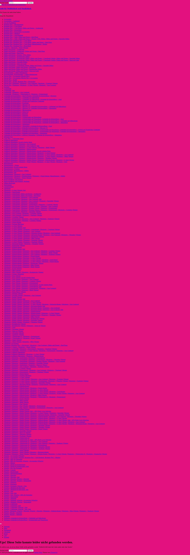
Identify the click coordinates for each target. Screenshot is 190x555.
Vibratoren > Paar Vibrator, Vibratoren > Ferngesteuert (21, 283)
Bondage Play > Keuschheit (12, 30)
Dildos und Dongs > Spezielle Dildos (15, 62)
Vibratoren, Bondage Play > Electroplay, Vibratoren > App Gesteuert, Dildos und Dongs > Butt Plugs (35, 345)
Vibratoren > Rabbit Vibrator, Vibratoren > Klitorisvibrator (22, 311)
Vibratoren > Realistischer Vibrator (15, 324)
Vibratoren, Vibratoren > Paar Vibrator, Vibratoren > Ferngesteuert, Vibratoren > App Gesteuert (34, 408)
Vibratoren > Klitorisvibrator (13, 247)
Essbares (6, 87)
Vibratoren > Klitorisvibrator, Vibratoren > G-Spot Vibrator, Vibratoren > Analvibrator (31, 260)
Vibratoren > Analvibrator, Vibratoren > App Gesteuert (21, 197)
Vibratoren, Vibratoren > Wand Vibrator (16, 450)
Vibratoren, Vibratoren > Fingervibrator (16, 374)
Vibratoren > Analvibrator (12, 192)
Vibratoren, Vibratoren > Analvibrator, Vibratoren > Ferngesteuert (24, 358)
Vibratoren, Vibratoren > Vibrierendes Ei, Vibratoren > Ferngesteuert (25, 445)
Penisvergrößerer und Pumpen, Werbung (16, 181)
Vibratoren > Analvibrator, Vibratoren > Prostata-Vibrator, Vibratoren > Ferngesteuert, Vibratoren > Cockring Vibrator (41, 210)
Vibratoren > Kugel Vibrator (13, 269)
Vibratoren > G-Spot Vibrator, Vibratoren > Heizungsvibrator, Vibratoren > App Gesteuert (32, 233)
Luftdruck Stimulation (11, 140)
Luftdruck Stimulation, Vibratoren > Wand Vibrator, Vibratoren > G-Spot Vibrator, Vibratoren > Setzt (35, 162)
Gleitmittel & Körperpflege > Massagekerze (17, 110)
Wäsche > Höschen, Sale (12, 477)
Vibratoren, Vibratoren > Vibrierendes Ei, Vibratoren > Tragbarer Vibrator (27, 448)
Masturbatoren (8, 163)
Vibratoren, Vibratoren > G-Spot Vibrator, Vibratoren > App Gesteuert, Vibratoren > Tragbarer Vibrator (36, 379)
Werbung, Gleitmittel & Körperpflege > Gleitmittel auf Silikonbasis (25, 518)
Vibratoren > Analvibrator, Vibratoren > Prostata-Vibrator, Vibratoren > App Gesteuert (31, 206)
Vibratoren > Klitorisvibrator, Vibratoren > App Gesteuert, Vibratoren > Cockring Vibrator (32, 251)
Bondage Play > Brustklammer (13, 24)
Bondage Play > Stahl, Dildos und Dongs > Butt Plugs (21, 37)
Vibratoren (7, 188)
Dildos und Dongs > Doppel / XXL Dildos (17, 55)
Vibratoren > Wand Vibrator (12, 340)
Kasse (6, 534)
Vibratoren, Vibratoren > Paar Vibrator (16, 404)
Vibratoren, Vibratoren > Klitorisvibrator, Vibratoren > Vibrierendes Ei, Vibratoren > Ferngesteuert (34, 397)
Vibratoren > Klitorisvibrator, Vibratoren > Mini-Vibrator (21, 265)
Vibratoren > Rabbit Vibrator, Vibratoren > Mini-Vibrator (22, 317)
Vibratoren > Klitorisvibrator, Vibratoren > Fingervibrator (22, 256)
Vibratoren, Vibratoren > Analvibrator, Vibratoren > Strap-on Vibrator (25, 365)
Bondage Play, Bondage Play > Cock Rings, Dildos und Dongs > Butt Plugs (28, 42)
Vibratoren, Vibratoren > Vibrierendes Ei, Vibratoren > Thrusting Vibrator (27, 447)
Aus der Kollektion (10, 23)
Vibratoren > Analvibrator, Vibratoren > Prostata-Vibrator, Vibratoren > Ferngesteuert (30, 208)
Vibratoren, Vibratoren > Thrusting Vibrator (17, 434)
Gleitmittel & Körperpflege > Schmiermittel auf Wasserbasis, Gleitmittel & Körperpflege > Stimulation (36, 122)
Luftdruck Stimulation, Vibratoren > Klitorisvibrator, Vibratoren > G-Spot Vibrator (29, 153)
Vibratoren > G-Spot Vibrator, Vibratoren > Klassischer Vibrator (24, 236)
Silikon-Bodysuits (9, 183)
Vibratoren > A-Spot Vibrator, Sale (15, 190)
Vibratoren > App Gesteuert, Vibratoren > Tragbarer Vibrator (23, 215)
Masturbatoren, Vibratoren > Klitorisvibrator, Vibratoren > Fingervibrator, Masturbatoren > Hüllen (34, 176)
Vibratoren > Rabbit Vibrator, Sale (14, 299)
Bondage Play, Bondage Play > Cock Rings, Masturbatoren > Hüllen (25, 44)
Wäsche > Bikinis (9, 463)
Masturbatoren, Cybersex (12, 169)
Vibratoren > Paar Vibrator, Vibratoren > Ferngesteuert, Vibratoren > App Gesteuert (30, 288)
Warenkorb (7, 530)
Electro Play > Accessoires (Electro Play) (17, 76)
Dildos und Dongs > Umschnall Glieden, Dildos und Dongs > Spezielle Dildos (28, 65)
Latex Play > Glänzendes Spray (14, 138)
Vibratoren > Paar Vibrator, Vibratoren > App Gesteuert (21, 279)
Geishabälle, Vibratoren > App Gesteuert (16, 92)
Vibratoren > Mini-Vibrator (12, 270)
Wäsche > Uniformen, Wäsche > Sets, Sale (17, 509)
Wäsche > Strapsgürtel (11, 497)
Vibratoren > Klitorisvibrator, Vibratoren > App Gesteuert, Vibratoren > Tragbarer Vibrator (32, 254)
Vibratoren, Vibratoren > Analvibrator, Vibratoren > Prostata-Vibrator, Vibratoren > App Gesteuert (34, 361)
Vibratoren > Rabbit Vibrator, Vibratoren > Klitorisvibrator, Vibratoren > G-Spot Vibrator (32, 313)
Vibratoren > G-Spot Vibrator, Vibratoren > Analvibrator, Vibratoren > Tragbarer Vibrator (32, 229)
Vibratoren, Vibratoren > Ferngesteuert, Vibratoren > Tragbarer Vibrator (26, 372)
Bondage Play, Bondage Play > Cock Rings (17, 40)
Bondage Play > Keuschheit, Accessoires (17, 32)
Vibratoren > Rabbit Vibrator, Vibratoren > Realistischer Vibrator (24, 318)
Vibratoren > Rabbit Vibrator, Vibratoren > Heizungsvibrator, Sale (24, 306)
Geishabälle (7, 89)
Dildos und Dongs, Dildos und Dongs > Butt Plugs (20, 67)
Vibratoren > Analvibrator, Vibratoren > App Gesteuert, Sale (23, 199)
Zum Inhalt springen (6, 1)
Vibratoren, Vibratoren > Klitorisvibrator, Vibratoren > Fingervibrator (25, 388)
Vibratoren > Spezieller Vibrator (14, 329)
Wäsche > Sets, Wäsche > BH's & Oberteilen (18, 495)
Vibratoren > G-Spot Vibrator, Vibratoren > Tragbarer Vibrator (23, 242)
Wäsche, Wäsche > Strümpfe (13, 514)
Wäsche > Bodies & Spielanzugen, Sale (16, 466)
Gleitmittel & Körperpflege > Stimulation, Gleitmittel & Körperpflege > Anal (28, 126)
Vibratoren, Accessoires (11, 343)
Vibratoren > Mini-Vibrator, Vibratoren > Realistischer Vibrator (23, 272)
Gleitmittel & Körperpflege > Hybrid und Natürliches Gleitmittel (24, 101)
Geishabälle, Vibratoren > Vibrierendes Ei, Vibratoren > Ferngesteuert (26, 94)
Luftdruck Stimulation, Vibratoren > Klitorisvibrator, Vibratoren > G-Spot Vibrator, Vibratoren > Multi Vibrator (38, 156)
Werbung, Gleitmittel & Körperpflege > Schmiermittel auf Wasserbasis (26, 520)
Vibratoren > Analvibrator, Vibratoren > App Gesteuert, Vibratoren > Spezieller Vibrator (31, 201)
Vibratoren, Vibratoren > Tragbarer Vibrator (17, 436)
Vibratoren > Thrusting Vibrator (14, 333)
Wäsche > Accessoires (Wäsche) (14, 456)
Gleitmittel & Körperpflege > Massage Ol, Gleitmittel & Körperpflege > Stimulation (30, 108)
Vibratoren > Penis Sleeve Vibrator (15, 292)
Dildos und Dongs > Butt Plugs (14, 53)
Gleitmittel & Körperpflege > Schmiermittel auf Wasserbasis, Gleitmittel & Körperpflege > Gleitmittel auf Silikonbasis (40, 121)
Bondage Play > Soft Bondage (13, 35)
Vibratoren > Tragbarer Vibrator (14, 334)
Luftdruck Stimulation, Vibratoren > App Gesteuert (20, 144)
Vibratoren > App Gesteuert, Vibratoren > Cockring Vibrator (23, 213)
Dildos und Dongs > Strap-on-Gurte (15, 64)
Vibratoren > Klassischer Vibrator (14, 245)
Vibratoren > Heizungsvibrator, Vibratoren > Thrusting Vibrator (24, 244)
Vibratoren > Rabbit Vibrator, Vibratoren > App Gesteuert (22, 301)
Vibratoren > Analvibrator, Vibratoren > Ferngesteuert (21, 203)
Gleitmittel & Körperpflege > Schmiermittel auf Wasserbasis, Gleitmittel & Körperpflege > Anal (34, 119)
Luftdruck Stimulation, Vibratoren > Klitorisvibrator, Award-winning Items (27, 151)
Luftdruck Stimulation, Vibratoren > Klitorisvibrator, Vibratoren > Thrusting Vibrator (30, 158)
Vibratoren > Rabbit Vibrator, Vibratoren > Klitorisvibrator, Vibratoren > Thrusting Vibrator (32, 315)
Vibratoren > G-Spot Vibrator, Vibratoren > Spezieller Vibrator (23, 240)
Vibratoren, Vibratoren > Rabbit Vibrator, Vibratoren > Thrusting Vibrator (27, 427)
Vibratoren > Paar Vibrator (12, 276)
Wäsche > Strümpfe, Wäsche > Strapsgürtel (17, 502)
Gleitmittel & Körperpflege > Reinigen (16, 115)
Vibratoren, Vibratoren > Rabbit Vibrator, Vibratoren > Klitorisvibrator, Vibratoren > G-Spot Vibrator (35, 418)
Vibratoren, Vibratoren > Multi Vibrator (16, 402)
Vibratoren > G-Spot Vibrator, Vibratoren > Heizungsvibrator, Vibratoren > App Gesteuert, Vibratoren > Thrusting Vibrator (42, 235)
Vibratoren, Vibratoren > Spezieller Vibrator (17, 431)
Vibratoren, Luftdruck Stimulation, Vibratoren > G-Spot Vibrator (24, 354)
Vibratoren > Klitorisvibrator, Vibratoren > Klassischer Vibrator (23, 263)
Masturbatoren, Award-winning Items (15, 167)
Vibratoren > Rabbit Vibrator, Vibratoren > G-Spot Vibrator (22, 302)
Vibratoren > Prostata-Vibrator (13, 293)
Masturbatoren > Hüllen (11, 165)
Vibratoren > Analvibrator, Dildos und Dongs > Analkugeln (22, 194)
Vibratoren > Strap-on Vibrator (13, 331)
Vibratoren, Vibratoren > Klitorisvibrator (16, 386)
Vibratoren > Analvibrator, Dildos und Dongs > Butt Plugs (22, 195)
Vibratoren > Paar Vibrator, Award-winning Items (19, 277)
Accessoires (7, 19)
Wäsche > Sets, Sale (10, 493)
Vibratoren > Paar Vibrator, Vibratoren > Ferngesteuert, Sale (22, 286)
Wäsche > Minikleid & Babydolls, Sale (16, 489)
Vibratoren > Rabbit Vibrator (13, 297)
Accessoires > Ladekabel (12, 21)
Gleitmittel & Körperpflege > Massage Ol (17, 105)
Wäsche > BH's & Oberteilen (13, 459)
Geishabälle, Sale (9, 90)
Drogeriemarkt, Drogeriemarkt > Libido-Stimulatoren (20, 74)
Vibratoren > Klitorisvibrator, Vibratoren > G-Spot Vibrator (22, 258)
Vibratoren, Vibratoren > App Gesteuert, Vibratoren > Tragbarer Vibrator (26, 367)
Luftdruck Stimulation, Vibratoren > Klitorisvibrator (20, 149)
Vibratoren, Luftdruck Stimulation (14, 352)
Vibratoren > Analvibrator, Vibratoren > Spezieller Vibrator (22, 212)
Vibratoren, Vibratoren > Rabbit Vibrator (16, 409)
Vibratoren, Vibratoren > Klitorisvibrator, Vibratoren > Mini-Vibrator (25, 395)
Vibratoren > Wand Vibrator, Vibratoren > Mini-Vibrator (21, 342)
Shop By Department (6, 16)
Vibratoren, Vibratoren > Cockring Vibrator (17, 368)
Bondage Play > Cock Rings (13, 26)
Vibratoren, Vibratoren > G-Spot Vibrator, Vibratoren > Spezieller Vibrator (27, 383)
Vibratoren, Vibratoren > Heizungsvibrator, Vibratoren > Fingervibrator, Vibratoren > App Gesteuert (35, 384)
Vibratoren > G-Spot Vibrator (13, 226)
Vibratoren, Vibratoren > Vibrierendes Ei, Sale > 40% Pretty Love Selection (27, 440)
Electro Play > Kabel (10, 80)
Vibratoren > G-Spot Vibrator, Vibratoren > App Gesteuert (22, 231)
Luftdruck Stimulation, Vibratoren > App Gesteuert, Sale (21, 146)
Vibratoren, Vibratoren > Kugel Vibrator (16, 399)
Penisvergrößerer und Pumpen (13, 179)
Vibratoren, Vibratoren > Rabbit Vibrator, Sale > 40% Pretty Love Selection (27, 411)
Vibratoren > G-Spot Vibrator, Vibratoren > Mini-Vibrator (22, 238)
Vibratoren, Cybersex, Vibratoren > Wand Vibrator (20, 347)
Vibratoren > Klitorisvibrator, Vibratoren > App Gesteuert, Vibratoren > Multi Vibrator (31, 252)
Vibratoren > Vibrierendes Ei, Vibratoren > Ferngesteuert (21, 336)
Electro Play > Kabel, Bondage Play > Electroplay (19, 81)
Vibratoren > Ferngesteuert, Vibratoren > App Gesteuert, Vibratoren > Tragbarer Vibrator (31, 219)
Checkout (7, 532)
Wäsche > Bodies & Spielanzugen (14, 465)
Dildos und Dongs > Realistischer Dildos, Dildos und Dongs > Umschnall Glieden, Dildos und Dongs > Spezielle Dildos (42, 58)
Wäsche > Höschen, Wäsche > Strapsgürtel (17, 481)
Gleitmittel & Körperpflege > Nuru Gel (16, 112)
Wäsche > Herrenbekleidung (13, 473)
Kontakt (6, 537)
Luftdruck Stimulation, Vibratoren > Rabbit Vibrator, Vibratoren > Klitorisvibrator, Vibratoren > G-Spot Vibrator (39, 160)
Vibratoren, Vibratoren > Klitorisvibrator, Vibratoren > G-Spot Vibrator (26, 390)
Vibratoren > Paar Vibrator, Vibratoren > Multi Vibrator (21, 290)
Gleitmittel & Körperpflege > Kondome (16, 103)
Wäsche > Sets (8, 491)
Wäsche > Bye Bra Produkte (13, 468)
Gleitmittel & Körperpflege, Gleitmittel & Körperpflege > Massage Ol (26, 128)
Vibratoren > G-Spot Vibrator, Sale (15, 228)
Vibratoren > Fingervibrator (12, 222)
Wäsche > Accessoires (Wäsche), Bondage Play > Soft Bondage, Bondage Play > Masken (32, 457)
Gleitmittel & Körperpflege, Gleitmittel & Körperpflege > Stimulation (25, 133)
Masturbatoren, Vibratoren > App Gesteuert (17, 174)
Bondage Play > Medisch (12, 33)
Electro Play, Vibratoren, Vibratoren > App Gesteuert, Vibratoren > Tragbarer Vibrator (31, 83)
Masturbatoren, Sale (10, 172)
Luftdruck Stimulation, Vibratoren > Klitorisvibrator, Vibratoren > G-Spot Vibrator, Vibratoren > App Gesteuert (38, 155)
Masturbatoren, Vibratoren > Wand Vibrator (17, 178)
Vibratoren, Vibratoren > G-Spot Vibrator (17, 377)
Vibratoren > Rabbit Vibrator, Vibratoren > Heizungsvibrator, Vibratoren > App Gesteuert (32, 308)
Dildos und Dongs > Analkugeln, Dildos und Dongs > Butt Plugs (24, 51)
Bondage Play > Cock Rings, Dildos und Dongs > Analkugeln (23, 28)
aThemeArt (53, 552)
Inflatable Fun (8, 137)
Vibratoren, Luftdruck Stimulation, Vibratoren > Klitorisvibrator (24, 356)
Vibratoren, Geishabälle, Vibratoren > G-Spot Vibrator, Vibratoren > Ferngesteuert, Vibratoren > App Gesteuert (38, 350)
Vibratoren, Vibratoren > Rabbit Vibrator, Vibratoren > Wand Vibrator (26, 429)
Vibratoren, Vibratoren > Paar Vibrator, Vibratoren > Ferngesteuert (24, 406)
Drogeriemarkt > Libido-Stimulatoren (15, 73)
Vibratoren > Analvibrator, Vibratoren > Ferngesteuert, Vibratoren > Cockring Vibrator (31, 204)
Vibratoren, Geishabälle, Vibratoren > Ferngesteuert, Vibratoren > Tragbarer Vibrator (30, 349)
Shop (5, 528)
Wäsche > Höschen (10, 475)
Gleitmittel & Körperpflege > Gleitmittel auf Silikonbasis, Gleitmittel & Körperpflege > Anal (33, 99)
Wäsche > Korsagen (10, 484)
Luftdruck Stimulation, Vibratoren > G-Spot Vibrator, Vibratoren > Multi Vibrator (29, 147)
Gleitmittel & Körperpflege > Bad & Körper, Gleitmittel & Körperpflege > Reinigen (30, 96)
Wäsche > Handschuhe (11, 472)
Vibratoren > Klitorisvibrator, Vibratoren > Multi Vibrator (22, 267)
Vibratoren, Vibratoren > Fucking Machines (17, 375)
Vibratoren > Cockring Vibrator (14, 217)
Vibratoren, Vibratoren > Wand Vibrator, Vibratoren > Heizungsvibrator (26, 452)
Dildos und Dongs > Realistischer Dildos (17, 57)
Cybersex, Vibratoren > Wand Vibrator (16, 48)
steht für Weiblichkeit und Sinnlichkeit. (16, 9)
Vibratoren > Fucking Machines (14, 224)
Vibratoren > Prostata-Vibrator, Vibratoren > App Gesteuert (22, 295)
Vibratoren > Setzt (9, 327)
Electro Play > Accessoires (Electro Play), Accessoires (21, 78)
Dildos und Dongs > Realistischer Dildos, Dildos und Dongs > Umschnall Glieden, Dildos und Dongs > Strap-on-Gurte (41, 60)
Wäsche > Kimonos (10, 482)
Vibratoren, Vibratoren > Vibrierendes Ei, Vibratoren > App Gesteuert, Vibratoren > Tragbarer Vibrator (36, 443)
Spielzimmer (8, 185)
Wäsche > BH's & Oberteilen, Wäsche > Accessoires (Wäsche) (23, 461)
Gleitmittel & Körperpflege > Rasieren (16, 114)
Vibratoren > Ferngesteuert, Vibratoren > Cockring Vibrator (22, 220)
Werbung (7, 516)
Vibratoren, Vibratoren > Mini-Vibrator (16, 400)
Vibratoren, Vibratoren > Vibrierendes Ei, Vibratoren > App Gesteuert (26, 441)
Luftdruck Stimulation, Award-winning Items (18, 142)
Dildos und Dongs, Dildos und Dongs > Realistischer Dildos (23, 69)
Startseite (7, 526)
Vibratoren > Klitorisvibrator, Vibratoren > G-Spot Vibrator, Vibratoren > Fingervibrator (31, 261)
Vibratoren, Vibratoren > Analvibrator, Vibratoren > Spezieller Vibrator (26, 363)
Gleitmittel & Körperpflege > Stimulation (17, 124)
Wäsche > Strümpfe (10, 498)
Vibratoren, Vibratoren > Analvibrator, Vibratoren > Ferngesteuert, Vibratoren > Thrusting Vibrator (35, 359)
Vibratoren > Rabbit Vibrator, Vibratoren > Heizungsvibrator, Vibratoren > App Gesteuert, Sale (33, 310)
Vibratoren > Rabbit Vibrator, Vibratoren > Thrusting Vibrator (23, 322)
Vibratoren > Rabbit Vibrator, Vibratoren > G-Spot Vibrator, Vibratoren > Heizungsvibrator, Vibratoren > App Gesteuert (41, 304)
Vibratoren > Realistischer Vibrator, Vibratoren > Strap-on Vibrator (25, 326)
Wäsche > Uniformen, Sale (12, 505)
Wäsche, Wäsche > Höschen (13, 513)
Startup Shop (38, 552)
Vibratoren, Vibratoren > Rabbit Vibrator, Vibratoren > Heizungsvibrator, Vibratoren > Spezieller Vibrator (37, 415)
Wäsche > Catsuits (10, 470)
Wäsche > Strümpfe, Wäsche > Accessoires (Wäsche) (20, 500)
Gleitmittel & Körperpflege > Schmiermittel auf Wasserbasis (22, 117)
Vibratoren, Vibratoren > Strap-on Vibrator (17, 432)
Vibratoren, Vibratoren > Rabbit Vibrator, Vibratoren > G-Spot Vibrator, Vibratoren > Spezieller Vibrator (36, 413)
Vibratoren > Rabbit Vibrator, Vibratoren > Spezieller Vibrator (23, 320)
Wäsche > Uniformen (10, 504)
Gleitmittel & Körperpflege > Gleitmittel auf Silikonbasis (21, 97)
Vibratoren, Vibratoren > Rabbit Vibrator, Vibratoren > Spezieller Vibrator (27, 425)
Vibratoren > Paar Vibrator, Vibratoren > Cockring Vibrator (22, 281)
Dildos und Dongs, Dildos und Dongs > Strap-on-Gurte (21, 71)
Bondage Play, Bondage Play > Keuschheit (17, 46)
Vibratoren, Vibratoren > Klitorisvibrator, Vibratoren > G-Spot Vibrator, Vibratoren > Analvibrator (34, 391)
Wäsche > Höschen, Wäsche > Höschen (16, 479)
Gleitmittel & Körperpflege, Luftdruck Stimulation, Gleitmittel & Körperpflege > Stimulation (33, 135)
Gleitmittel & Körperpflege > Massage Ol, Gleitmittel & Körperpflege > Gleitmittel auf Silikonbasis (35, 106)
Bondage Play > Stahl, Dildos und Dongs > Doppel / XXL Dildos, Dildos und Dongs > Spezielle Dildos (36, 39)
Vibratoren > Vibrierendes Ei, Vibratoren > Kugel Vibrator (22, 338)
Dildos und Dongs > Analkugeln (14, 49)
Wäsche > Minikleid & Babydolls (14, 488)
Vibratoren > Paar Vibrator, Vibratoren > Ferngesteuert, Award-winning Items (28, 285)
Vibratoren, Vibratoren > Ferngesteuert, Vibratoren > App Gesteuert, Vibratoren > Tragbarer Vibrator (35, 370)
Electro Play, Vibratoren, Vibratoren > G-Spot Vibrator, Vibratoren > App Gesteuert (30, 85)
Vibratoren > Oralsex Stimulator (14, 274)
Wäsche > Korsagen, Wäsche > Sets (15, 486)
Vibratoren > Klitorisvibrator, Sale (14, 249)
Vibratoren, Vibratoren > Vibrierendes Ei (16, 438)
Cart (5, 535)
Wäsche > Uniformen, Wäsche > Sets (15, 507)
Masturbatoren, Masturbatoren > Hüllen (16, 171)
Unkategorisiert (9, 187)
